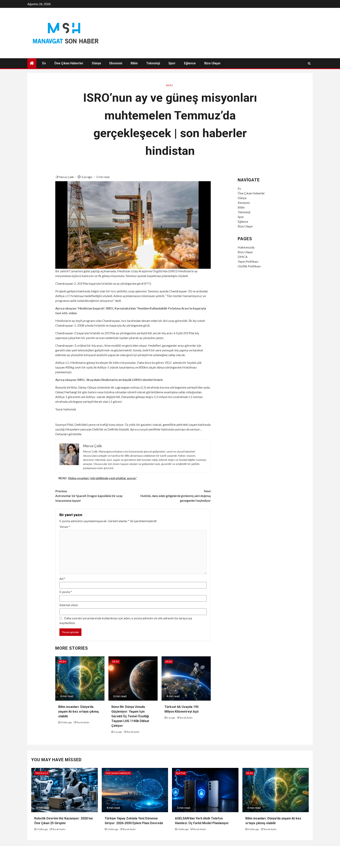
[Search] (309, 63)
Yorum (64, 526)
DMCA (243, 257)
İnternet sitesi (68, 605)
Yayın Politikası (248, 261)
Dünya (96, 63)
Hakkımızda (246, 247)
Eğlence (190, 63)
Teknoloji (153, 63)
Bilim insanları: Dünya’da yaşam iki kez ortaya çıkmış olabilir (78, 711)
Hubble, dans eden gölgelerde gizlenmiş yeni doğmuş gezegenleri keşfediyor (175, 495)
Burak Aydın (83, 722)
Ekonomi (115, 63)
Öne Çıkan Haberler (68, 63)
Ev (44, 63)
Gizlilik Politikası (249, 266)
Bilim (134, 63)
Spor (172, 63)
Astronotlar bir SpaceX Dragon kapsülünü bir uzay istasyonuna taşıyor (89, 495)
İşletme (181, 773)
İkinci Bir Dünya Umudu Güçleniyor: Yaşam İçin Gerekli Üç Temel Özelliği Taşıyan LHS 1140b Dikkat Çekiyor (130, 716)
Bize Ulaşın (212, 63)
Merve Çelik (66, 177)
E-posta (65, 592)
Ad (62, 578)
